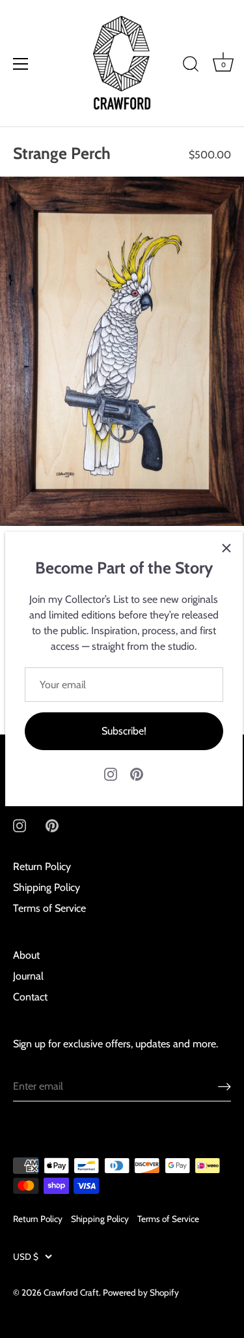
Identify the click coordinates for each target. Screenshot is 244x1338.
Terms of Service (49, 908)
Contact (30, 997)
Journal (28, 976)
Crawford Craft (71, 1292)
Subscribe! (124, 731)
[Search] (190, 65)
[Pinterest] (136, 773)
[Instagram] (110, 773)
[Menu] (21, 64)
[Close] (226, 548)
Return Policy (42, 866)
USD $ (25, 1256)
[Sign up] (224, 1086)
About (26, 955)
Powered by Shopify (141, 1292)
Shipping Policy (46, 887)
